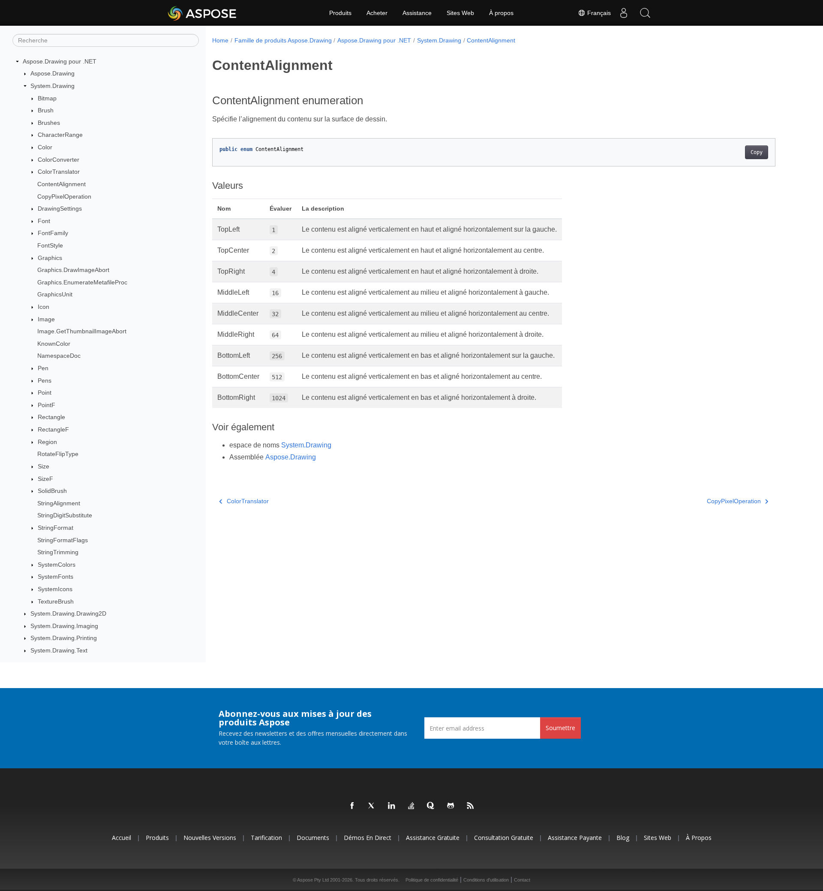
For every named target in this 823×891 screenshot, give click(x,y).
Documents (313, 838)
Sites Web (460, 12)
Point (44, 392)
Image (46, 319)
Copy (757, 152)
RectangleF (53, 429)
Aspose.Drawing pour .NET (59, 61)
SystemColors (56, 564)
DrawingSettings (60, 208)
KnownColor (53, 343)
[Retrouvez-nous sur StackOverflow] (411, 806)
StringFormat (55, 527)
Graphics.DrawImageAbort (73, 269)
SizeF (45, 478)
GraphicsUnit (54, 294)
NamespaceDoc (59, 356)
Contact (522, 879)
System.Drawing (52, 85)
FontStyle (50, 245)
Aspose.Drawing (52, 73)
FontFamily (53, 233)
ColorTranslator (59, 171)
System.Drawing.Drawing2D (68, 613)
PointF (46, 405)
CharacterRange (60, 135)
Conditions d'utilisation (486, 879)
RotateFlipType (57, 454)
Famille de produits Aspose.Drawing (283, 40)
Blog (622, 838)
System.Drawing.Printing (63, 638)
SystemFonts (55, 577)
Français (598, 12)
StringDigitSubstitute (64, 515)
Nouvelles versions (209, 838)
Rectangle (51, 417)
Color (45, 147)
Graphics (50, 257)
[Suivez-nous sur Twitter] (372, 806)
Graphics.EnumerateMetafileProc (82, 282)
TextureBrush (56, 601)
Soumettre (560, 728)
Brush (46, 110)
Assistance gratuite (433, 838)
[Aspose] (202, 13)
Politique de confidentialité (431, 879)
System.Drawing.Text (58, 650)
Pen (43, 368)
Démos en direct (367, 838)
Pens (44, 380)
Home (220, 40)
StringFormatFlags (62, 540)
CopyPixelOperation (64, 196)
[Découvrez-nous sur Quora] (431, 806)
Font (44, 220)
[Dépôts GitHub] (451, 806)
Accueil (121, 838)
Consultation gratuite (503, 838)
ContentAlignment (61, 184)
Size (43, 466)
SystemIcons (55, 589)
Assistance (417, 12)
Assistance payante (575, 838)
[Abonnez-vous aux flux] (470, 806)
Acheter (376, 12)
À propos (501, 12)
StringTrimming (57, 552)
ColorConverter (58, 159)
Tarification (266, 838)
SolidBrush (52, 490)
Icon (43, 306)
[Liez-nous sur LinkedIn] (391, 806)
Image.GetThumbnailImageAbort (81, 331)
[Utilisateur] (623, 13)
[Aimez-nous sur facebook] (352, 806)
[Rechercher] (645, 13)
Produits (340, 12)
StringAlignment (58, 503)
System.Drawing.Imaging (64, 625)
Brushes (49, 122)
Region (47, 441)
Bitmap (47, 98)
